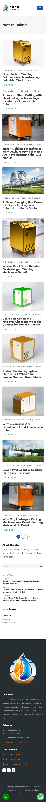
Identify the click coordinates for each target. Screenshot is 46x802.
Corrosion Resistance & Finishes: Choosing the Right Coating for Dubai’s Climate (21, 321)
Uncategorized (7, 622)
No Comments (24, 70)
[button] (40, 796)
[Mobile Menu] (40, 8)
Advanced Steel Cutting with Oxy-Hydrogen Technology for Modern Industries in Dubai (22, 99)
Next (28, 537)
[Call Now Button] (5, 796)
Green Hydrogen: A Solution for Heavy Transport (22, 471)
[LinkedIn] (13, 770)
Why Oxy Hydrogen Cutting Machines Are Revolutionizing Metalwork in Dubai (22, 522)
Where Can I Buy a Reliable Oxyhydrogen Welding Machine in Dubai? (21, 269)
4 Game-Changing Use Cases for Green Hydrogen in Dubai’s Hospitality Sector (22, 205)
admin (37, 70)
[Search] (41, 566)
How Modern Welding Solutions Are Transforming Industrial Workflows (21, 77)
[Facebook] (4, 770)
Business (5, 619)
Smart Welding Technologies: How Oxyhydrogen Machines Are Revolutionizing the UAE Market (22, 153)
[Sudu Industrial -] (11, 8)
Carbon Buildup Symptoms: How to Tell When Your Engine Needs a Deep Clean (21, 374)
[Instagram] (8, 770)
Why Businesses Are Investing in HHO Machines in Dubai (22, 427)
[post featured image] (23, 52)
